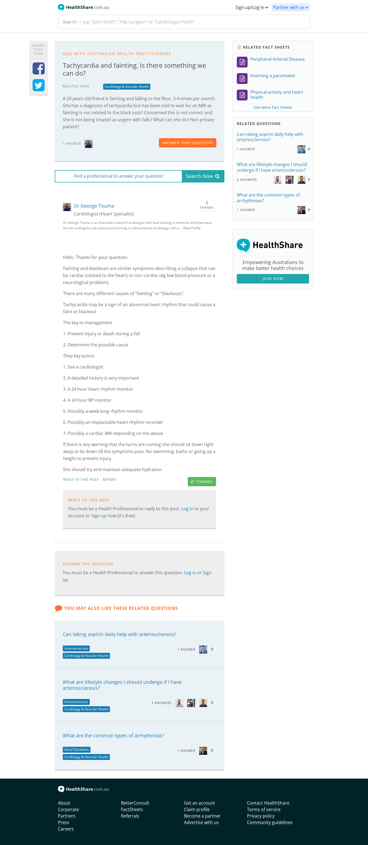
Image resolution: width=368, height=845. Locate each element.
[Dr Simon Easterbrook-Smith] (191, 702)
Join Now (273, 278)
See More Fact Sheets (273, 107)
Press (63, 822)
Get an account (199, 803)
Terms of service (263, 809)
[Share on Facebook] (39, 72)
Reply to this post (81, 479)
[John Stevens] (203, 702)
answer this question (187, 142)
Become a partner (202, 816)
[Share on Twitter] (39, 88)
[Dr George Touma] (89, 143)
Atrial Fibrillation (76, 749)
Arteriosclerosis (76, 648)
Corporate (68, 809)
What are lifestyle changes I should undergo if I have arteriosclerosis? (122, 685)
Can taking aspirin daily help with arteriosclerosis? (119, 634)
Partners (67, 816)
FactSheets (132, 809)
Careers (66, 829)
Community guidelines (270, 822)
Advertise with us (201, 822)
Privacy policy (261, 816)
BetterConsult (135, 803)
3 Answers (161, 703)
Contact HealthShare (268, 803)
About (64, 803)
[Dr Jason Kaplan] (203, 649)
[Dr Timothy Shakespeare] (179, 702)
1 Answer (186, 649)
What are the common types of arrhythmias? (113, 735)
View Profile (192, 228)
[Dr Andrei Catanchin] (203, 750)
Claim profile (197, 809)
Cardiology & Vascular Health (127, 86)
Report (109, 479)
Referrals (130, 816)
